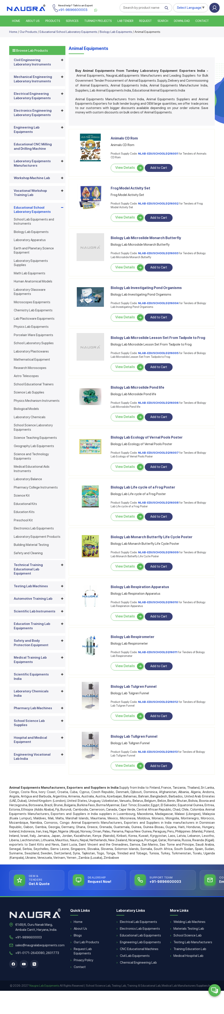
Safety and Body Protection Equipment (31, 643)
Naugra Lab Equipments (44, 985)
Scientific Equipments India (31, 676)
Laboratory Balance (28, 479)
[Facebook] (13, 964)
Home (13, 32)
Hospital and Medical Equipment (30, 740)
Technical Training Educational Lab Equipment (28, 569)
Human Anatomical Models (33, 281)
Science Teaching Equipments (35, 438)
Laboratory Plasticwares (31, 351)
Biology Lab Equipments (116, 32)
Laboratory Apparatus (30, 240)
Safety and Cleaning (28, 553)
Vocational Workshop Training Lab (30, 193)
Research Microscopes (30, 368)
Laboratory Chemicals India (31, 693)
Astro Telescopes (26, 376)
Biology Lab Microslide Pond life (137, 387)
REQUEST (145, 21)
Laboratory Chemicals (30, 417)
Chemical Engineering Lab (138, 963)
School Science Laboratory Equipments (33, 427)
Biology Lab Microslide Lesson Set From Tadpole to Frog (158, 338)
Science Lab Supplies (29, 392)
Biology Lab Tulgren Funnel (133, 686)
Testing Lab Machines (31, 586)
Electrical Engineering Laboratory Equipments (32, 96)
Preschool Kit (23, 520)
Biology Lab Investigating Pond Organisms (146, 288)
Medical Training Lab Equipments (30, 660)
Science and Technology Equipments (31, 456)
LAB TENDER (125, 21)
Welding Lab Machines (189, 922)
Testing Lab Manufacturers (192, 942)
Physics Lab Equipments (31, 327)
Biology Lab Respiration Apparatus (140, 587)
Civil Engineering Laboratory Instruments (32, 62)
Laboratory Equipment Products (37, 537)
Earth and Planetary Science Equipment (34, 250)
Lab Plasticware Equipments (34, 319)
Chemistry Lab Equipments (33, 310)
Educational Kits (25, 504)
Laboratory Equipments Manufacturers (32, 163)
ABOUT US (33, 21)
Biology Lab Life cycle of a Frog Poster (143, 487)
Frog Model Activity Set (130, 188)
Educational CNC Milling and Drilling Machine (33, 146)
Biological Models (26, 409)
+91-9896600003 (28, 937)
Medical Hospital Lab (188, 956)
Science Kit (22, 495)
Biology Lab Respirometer (132, 637)
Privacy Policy (83, 960)
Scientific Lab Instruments (34, 611)
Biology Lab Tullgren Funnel (134, 736)
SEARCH (163, 21)
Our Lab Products (86, 942)
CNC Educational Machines (139, 949)
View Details (125, 168)
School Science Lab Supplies (29, 723)
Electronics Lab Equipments (34, 528)
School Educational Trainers (34, 384)
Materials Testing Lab (188, 929)
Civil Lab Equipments (135, 956)
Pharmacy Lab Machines (33, 708)
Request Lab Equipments (83, 951)
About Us (80, 929)
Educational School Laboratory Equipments (68, 32)
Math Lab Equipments (29, 273)
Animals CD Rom (124, 138)
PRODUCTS (52, 21)
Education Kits (24, 512)
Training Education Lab (189, 949)
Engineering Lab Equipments (26, 129)
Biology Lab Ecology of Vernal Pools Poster (147, 437)
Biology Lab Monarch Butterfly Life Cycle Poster (151, 537)
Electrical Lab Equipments (138, 922)
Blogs (78, 935)
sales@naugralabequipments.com (40, 945)
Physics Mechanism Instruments (37, 401)
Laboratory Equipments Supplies (31, 263)
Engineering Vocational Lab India (32, 757)
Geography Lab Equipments (34, 446)
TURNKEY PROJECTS (98, 21)
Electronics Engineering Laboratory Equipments (33, 113)
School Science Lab (187, 935)
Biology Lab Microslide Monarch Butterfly (146, 238)
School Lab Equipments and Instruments (34, 221)
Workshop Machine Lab (32, 178)
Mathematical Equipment (32, 360)
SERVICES (72, 21)
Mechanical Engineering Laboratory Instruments (33, 79)
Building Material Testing (31, 545)
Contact (202, 21)
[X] (34, 964)
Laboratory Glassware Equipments (30, 292)
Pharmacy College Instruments (36, 487)
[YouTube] (24, 964)
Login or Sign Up (214, 8)
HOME (16, 21)
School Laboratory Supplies (34, 343)
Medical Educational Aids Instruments (31, 469)
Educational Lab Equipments (140, 935)
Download (182, 21)
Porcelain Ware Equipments (33, 335)
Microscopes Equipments (32, 302)
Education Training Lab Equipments (32, 626)
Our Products (28, 32)
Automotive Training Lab (33, 599)
